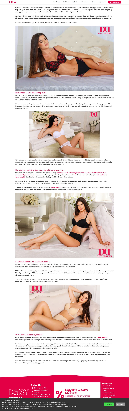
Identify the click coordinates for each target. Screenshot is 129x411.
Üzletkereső (84, 2)
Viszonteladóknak (108, 393)
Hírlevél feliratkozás (109, 395)
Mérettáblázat (107, 386)
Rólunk (75, 2)
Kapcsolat (101, 2)
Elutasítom (120, 404)
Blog (93, 2)
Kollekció (66, 2)
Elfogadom (109, 404)
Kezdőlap (56, 2)
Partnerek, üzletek (108, 388)
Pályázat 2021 (107, 397)
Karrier (105, 390)
